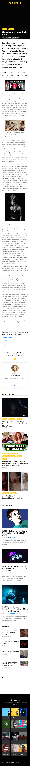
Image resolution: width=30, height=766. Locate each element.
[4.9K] (15, 527)
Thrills (13, 493)
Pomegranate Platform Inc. (14, 763)
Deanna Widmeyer (14, 37)
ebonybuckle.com (7, 337)
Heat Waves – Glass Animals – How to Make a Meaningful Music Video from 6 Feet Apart (15, 609)
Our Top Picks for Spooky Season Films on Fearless (12, 497)
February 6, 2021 (5, 573)
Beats (4, 29)
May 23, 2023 (4, 657)
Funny (19, 456)
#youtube (20, 355)
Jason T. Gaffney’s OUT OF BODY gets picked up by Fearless (9, 632)
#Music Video (10, 352)
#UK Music (20, 352)
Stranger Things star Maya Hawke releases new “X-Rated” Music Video (14, 424)
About (3, 762)
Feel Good (14, 453)
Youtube (4, 347)
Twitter (4, 350)
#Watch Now (10, 355)
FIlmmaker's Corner (8, 456)
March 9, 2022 (5, 467)
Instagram (5, 344)
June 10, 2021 (4, 537)
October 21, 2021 (5, 499)
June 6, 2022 (4, 667)
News (4, 459)
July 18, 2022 (4, 427)
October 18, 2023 (5, 636)
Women (11, 29)
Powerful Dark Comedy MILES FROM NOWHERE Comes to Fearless (10, 653)
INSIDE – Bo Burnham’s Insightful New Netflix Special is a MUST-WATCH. (15, 533)
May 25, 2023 (4, 645)
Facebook (4, 340)
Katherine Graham (16, 573)
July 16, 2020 (4, 613)
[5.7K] (15, 603)
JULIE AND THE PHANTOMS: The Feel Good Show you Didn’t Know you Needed (14, 568)
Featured (11, 419)
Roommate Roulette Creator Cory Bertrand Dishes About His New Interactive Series (15, 464)
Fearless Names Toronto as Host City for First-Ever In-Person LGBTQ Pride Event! (9, 663)
